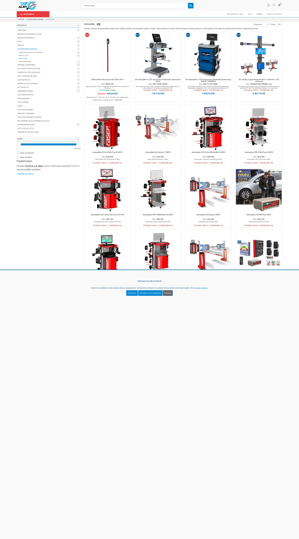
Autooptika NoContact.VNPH (208, 215)
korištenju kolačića (201, 288)
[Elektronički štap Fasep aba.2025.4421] (107, 55)
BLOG (250, 14)
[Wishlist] (274, 5)
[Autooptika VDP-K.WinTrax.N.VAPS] (259, 128)
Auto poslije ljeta (25, 128)
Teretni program (24, 61)
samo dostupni (26, 157)
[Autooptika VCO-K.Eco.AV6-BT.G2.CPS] (107, 253)
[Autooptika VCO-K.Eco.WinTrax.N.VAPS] (158, 253)
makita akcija (61, 166)
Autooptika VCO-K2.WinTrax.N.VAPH (107, 152)
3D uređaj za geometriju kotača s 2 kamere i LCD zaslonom (259, 80)
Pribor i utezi (23, 55)
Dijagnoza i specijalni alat (29, 72)
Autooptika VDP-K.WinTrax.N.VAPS (259, 152)
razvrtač (74, 166)
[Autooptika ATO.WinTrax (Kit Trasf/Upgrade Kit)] (259, 253)
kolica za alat (34, 166)
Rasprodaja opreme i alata (29, 34)
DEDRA (20, 106)
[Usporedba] (105, 73)
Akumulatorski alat (26, 38)
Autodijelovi (23, 87)
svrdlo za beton (32, 169)
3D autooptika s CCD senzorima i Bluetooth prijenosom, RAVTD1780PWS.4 (208, 80)
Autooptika (22, 58)
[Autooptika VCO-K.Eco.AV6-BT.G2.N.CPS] (107, 190)
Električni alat (24, 80)
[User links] (268, 5)
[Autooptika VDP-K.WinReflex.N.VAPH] (158, 190)
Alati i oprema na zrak (27, 76)
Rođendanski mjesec (26, 125)
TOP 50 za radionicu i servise (29, 117)
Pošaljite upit (158, 67)
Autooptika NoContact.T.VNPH (157, 152)
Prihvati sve (132, 293)
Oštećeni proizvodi (25, 95)
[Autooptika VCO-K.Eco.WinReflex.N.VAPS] (208, 128)
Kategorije (29, 14)
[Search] (191, 5)
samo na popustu (27, 153)
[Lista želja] (110, 73)
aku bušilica (21, 166)
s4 (78, 166)
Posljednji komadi (25, 110)
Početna (21, 19)
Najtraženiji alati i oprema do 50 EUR (33, 121)
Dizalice (21, 45)
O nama (259, 14)
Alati (19, 41)
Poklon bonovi (23, 98)
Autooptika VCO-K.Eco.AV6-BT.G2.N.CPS (107, 215)
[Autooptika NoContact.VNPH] (208, 190)
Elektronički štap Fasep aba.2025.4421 (107, 79)
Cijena (19, 139)
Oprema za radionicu (26, 65)
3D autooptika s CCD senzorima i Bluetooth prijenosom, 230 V (158, 80)
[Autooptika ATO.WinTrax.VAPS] (259, 190)
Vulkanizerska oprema (35, 19)
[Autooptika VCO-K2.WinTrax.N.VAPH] (107, 128)
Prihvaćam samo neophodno (150, 293)
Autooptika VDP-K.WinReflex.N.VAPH (158, 215)
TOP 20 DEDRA (22, 102)
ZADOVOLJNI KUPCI (274, 14)
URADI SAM (21, 30)
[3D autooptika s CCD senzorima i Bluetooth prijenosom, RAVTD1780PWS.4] (208, 55)
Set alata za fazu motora (29, 69)
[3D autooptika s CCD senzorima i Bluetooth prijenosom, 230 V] (158, 55)
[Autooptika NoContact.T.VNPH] (158, 128)
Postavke (167, 293)
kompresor (47, 166)
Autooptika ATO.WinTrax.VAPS (258, 215)
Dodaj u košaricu (107, 67)
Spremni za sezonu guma (28, 132)
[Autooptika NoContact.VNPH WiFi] (208, 253)
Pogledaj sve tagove (25, 174)
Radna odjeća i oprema (27, 84)
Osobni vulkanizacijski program (30, 52)
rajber (68, 166)
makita (53, 166)
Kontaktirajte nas (235, 14)
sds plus (20, 169)
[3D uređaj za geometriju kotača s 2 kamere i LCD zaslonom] (259, 55)
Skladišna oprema (25, 91)
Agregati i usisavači (25, 113)
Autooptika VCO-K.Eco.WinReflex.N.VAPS (208, 152)
